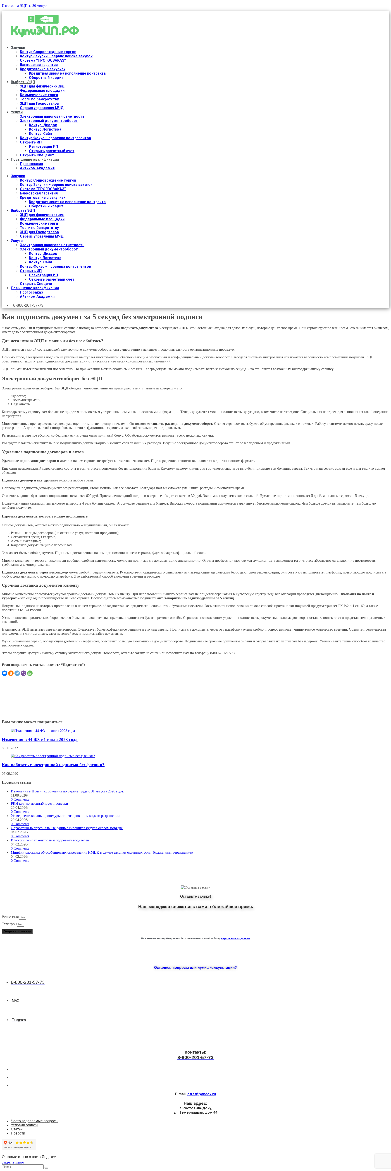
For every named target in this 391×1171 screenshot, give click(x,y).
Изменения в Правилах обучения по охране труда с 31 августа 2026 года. (67, 791)
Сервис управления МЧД (42, 108)
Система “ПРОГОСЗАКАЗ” (43, 60)
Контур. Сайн (40, 133)
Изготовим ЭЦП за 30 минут (24, 5)
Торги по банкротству (39, 99)
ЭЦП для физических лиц (42, 86)
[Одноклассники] (11, 673)
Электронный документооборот (49, 121)
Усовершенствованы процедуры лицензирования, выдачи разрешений (65, 816)
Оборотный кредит (46, 77)
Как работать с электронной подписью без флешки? (53, 764)
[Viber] (23, 673)
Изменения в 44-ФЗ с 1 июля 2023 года (40, 739)
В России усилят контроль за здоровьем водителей (50, 840)
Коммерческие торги (39, 95)
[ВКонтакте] (4, 673)
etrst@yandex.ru (201, 1094)
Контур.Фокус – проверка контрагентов (55, 138)
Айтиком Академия (37, 168)
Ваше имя (10, 917)
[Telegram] (17, 673)
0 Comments (20, 799)
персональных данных (235, 938)
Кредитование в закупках (42, 69)
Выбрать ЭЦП (23, 82)
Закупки (18, 47)
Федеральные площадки (42, 90)
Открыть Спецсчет (37, 155)
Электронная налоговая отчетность (52, 116)
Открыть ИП (31, 142)
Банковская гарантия (39, 65)
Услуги (17, 112)
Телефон (9, 924)
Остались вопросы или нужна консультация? (195, 967)
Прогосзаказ (31, 164)
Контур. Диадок (43, 125)
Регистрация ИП (43, 146)
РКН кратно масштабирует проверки (39, 803)
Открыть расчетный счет (51, 151)
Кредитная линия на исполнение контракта (67, 73)
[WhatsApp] (30, 673)
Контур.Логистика (45, 129)
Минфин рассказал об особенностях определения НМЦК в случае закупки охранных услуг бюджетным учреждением (102, 852)
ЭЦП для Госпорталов (39, 103)
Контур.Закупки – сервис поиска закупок (56, 56)
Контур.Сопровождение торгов (48, 52)
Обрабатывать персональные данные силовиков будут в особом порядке (67, 828)
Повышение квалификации (35, 159)
